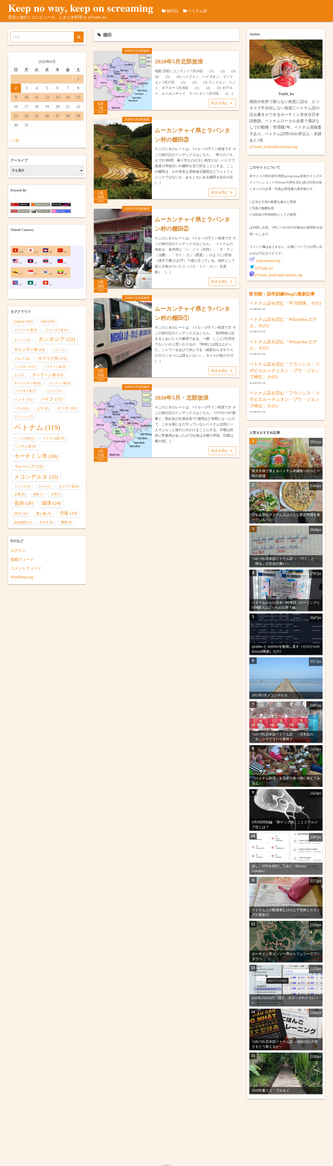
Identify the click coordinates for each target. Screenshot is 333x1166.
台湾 (56, 494)
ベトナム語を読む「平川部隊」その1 (285, 303)
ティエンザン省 (27, 383)
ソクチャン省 (55, 366)
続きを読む (220, 103)
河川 (21, 513)
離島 (66, 522)
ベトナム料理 (24, 438)
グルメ (21, 359)
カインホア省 (57, 330)
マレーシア (28, 466)
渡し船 (43, 513)
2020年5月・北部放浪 (182, 398)
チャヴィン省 (47, 375)
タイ (19, 375)
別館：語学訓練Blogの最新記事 (284, 294)
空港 (68, 513)
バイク (51, 399)
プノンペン (23, 416)
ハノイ (23, 399)
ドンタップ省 (60, 383)
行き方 (46, 522)
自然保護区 (23, 522)
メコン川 (22, 486)
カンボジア (56, 339)
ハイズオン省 (25, 390)
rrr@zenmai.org (267, 261)
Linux (23, 321)
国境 (51, 503)
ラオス (44, 486)
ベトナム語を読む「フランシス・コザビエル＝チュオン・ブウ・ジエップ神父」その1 (284, 399)
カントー (22, 340)
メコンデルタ (36, 477)
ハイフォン (53, 391)
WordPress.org (21, 577)
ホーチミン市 (36, 456)
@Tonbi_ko (264, 268)
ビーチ (66, 408)
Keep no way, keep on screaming (80, 7)
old (48, 321)
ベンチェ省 (25, 446)
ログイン (18, 550)
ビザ (43, 408)
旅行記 (172, 11)
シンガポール (25, 366)
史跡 (23, 503)
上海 (19, 494)
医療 (38, 494)
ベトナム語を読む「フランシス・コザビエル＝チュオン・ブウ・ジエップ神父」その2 (284, 371)
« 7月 (14, 141)
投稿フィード (22, 559)
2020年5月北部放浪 (137, 50)
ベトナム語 (197, 11)
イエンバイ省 (26, 330)
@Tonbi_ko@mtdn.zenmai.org (273, 147)
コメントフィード (26, 568)
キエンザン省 (29, 349)
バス (21, 408)
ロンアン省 (69, 486)
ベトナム (37, 427)
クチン (59, 350)
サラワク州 (52, 358)
